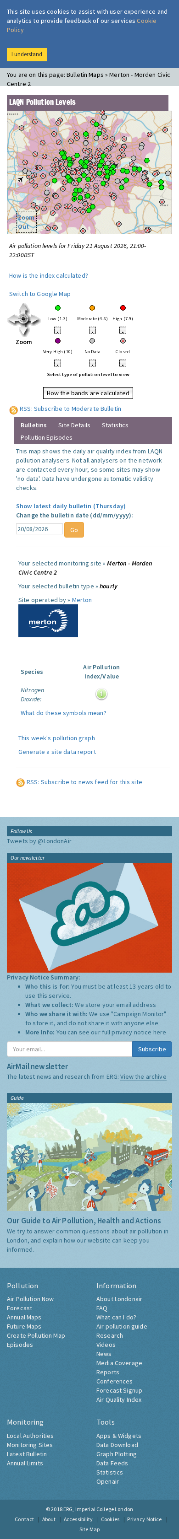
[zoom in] (24, 319)
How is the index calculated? (48, 275)
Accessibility (78, 1519)
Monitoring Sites (30, 1445)
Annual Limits (25, 1463)
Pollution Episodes (47, 437)
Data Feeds (112, 1463)
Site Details (74, 425)
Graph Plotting (116, 1454)
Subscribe (152, 1049)
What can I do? (116, 1317)
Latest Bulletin (27, 1454)
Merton (82, 600)
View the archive (143, 1076)
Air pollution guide (121, 1326)
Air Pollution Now (30, 1299)
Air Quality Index (118, 1399)
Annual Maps (24, 1317)
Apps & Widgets (118, 1435)
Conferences (114, 1381)
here (160, 1032)
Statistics (115, 425)
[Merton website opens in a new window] (48, 620)
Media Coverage (119, 1363)
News (104, 1354)
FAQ (101, 1308)
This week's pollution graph (56, 738)
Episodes (20, 1344)
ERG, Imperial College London (98, 1509)
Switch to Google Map (40, 294)
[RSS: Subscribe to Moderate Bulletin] (13, 408)
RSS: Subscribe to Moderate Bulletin (70, 408)
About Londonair (119, 1299)
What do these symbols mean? (63, 713)
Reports (107, 1372)
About (49, 1519)
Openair (107, 1481)
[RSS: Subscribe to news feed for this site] (20, 782)
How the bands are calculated (88, 393)
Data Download (117, 1445)
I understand (26, 54)
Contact (24, 1519)
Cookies (110, 1519)
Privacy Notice (144, 1519)
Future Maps (24, 1326)
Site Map (89, 1529)
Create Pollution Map (36, 1335)
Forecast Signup (119, 1390)
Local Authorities (30, 1435)
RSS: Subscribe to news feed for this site (84, 782)
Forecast (19, 1308)
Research (109, 1335)
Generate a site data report (57, 752)
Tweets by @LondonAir (39, 841)
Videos (106, 1344)
